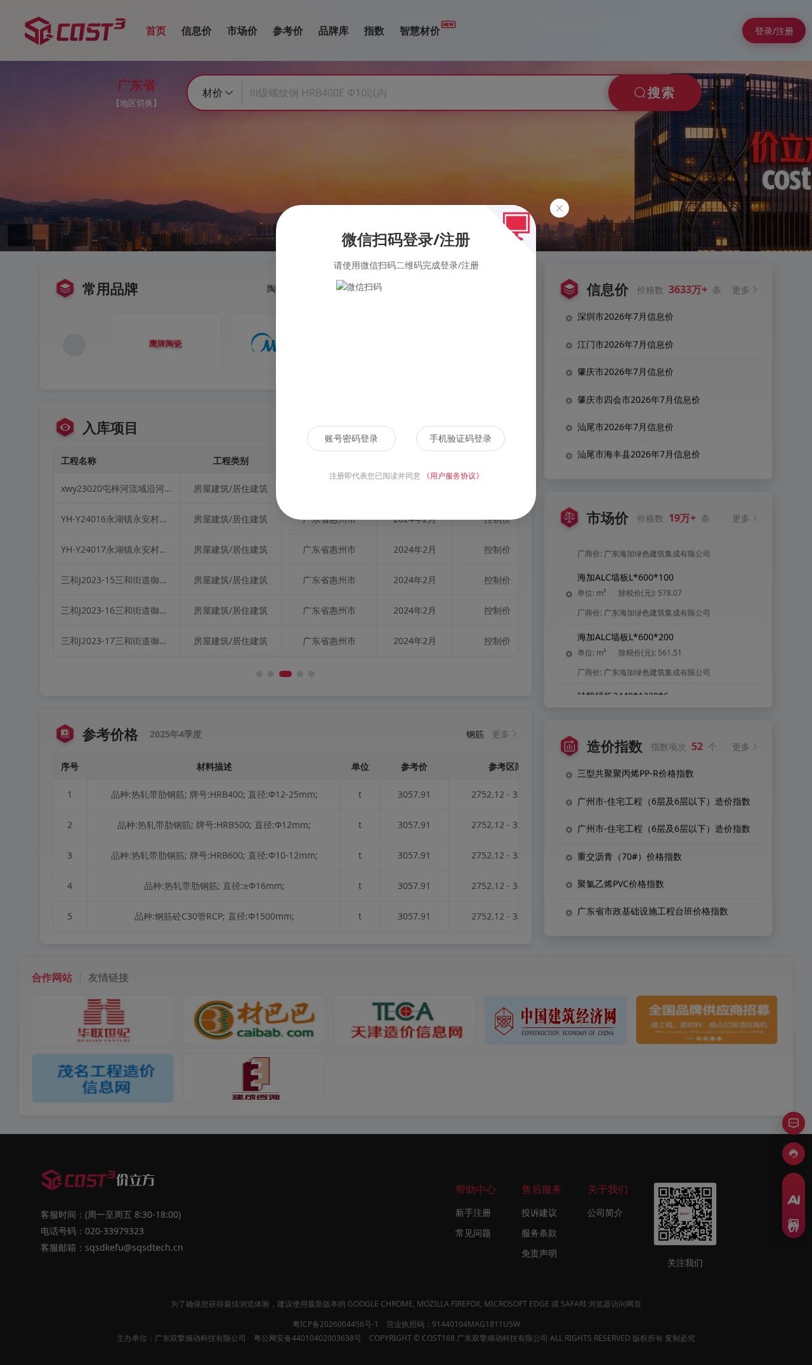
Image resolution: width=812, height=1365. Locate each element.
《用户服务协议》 (452, 475)
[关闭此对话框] (559, 208)
